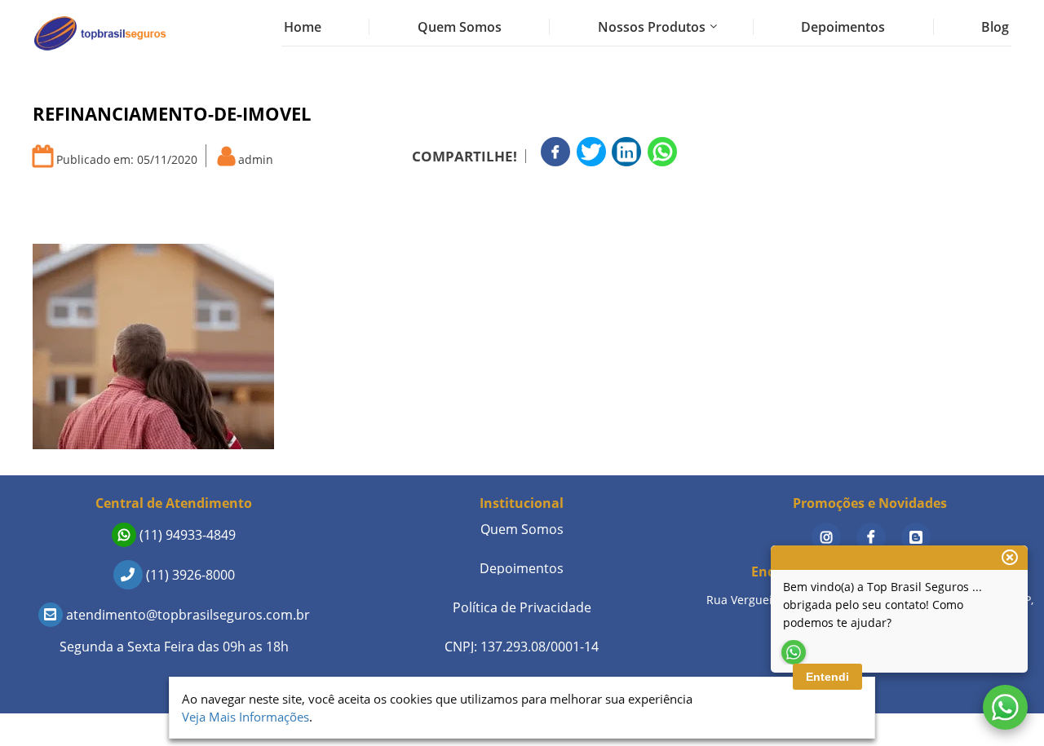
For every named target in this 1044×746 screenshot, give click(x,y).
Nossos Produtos (652, 27)
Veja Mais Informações (245, 716)
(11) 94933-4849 (186, 535)
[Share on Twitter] (591, 151)
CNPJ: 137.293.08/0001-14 (522, 646)
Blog (995, 27)
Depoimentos (843, 27)
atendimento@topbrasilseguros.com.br (186, 615)
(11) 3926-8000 (189, 575)
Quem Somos (460, 27)
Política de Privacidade (522, 607)
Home (302, 27)
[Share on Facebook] (555, 151)
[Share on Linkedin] (626, 151)
